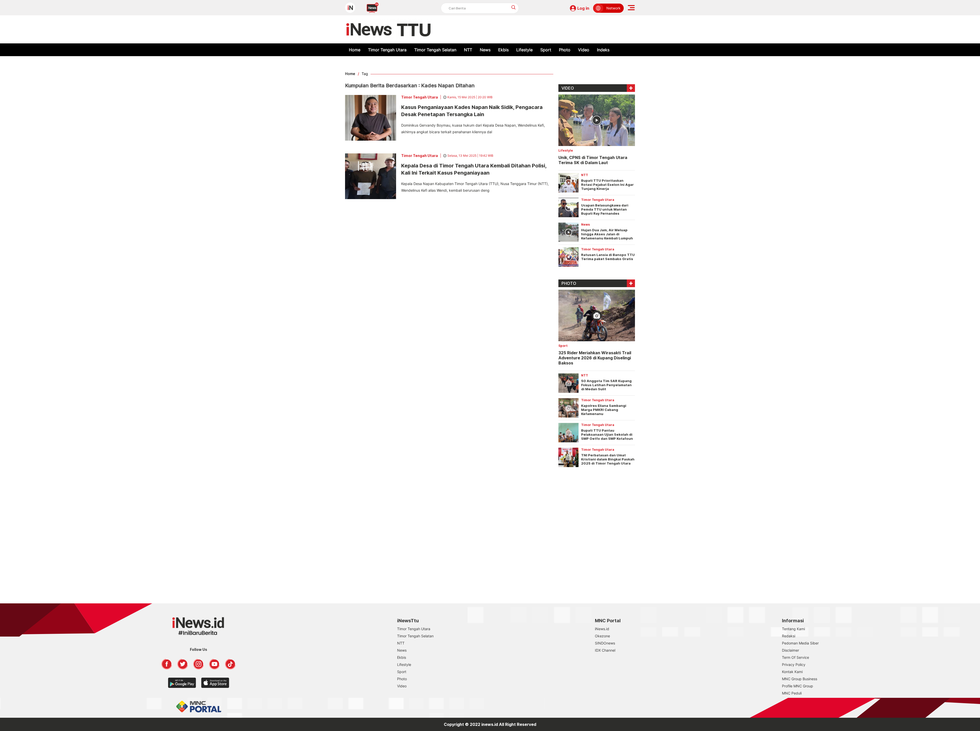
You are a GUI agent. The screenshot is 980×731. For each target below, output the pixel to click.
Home (354, 49)
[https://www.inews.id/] (389, 29)
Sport (545, 49)
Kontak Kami (792, 671)
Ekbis (503, 49)
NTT (468, 49)
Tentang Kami (793, 629)
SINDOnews (605, 643)
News (485, 49)
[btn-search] (513, 7)
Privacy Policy (793, 664)
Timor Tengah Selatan (435, 49)
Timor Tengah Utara (387, 49)
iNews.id (602, 629)
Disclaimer (790, 650)
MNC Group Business (799, 679)
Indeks (603, 49)
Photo (564, 49)
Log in (583, 8)
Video (583, 49)
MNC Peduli (792, 693)
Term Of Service (795, 657)
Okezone (602, 636)
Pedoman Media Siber (800, 643)
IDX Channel (605, 650)
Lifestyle (524, 49)
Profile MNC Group (797, 686)
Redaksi (788, 636)
